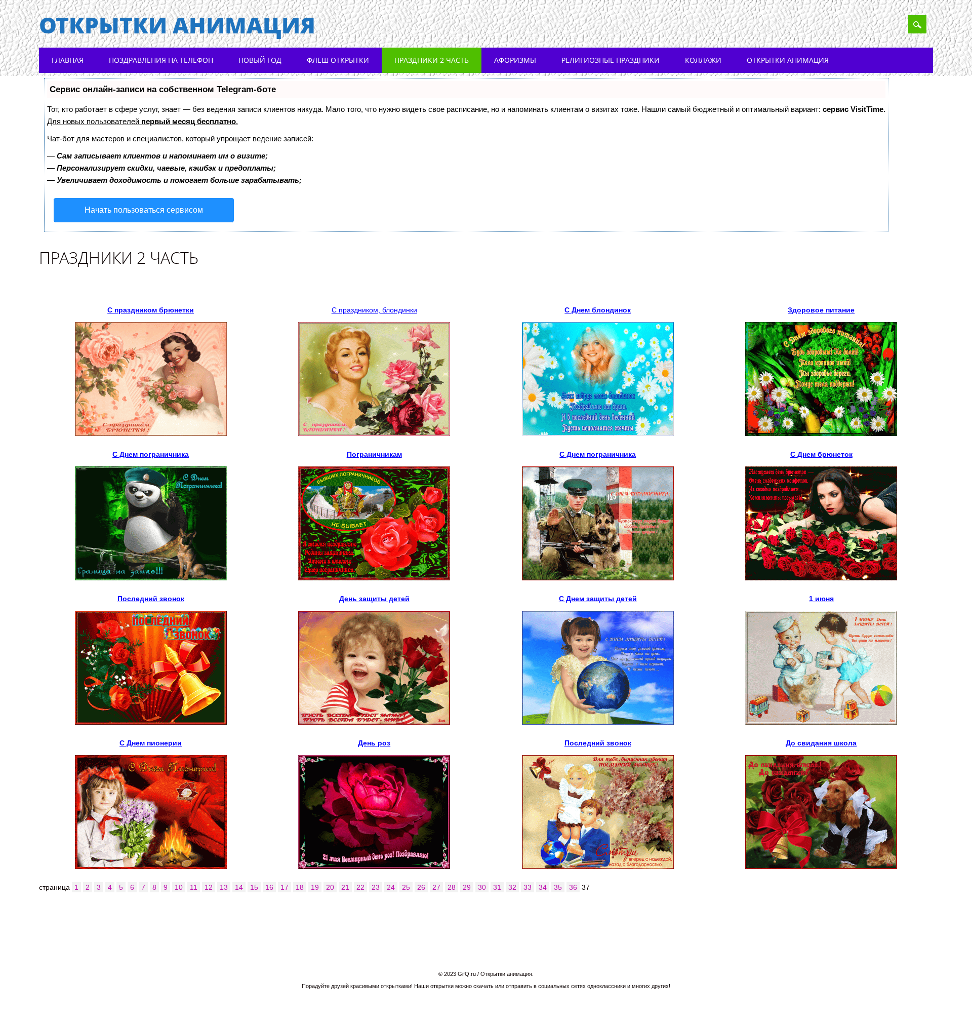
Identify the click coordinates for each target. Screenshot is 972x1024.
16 (269, 887)
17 (284, 887)
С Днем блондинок (597, 310)
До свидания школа (821, 743)
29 (467, 887)
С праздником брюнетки (150, 310)
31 (497, 887)
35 (558, 887)
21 (345, 887)
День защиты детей (374, 599)
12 (209, 887)
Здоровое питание (821, 310)
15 (254, 887)
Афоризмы (515, 60)
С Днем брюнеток (821, 454)
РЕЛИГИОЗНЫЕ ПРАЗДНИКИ (610, 60)
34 (543, 887)
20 (330, 887)
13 (224, 887)
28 (452, 887)
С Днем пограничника (150, 454)
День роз (374, 743)
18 (300, 887)
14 (239, 887)
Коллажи (703, 60)
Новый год (259, 60)
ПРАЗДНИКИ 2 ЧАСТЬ (431, 60)
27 (436, 887)
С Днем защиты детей (598, 599)
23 (376, 887)
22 (360, 887)
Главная (68, 60)
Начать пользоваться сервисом (144, 210)
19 (315, 887)
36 (573, 887)
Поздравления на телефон (161, 60)
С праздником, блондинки (374, 310)
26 (421, 887)
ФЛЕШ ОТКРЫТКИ (338, 60)
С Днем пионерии (150, 743)
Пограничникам (374, 454)
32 (512, 887)
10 (179, 887)
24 (391, 887)
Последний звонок (150, 599)
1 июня (821, 599)
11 (193, 887)
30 (482, 887)
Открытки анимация (177, 25)
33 (527, 887)
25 (406, 887)
